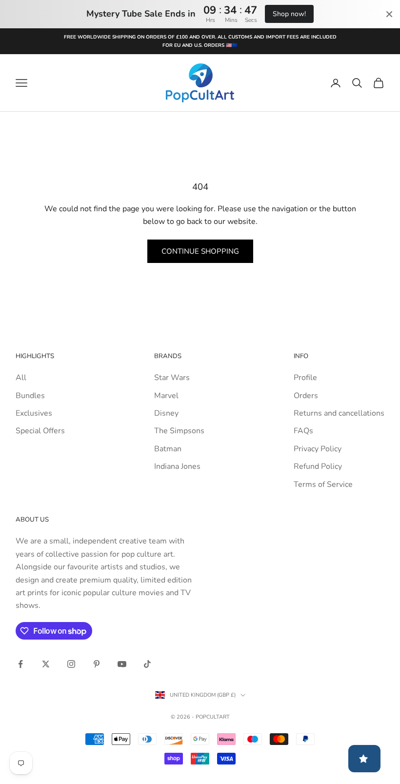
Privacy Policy (317, 448)
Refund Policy (318, 466)
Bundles (30, 395)
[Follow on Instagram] (71, 664)
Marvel (166, 395)
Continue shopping (200, 251)
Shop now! (289, 14)
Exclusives (34, 413)
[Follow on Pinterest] (96, 664)
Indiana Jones (177, 466)
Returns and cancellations (339, 413)
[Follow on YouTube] (122, 664)
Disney (166, 413)
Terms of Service (323, 484)
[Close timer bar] (389, 14)
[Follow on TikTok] (147, 664)
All (21, 377)
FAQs (303, 430)
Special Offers (40, 430)
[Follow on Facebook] (20, 664)
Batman (167, 448)
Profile (305, 377)
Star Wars (172, 377)
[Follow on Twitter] (46, 664)
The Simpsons (179, 430)
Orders (306, 395)
